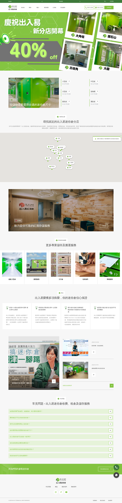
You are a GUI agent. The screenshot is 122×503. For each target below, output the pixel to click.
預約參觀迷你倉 (104, 469)
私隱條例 (95, 500)
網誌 (56, 486)
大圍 (58, 138)
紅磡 (61, 153)
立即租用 (109, 7)
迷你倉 (23, 7)
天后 (61, 158)
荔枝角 (51, 146)
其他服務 (62, 7)
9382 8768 (100, 7)
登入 (105, 1)
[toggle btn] (110, 411)
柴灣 (70, 167)
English (10, 1)
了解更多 (103, 225)
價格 (30, 7)
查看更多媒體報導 (67, 385)
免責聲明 (110, 500)
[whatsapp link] (116, 475)
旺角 (55, 150)
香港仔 (53, 166)
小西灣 (71, 162)
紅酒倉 (54, 7)
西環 (49, 158)
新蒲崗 (61, 147)
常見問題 (112, 1)
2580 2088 (90, 7)
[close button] (121, 137)
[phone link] (116, 467)
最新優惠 (46, 7)
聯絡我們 (73, 486)
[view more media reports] (112, 386)
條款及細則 (102, 500)
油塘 (70, 156)
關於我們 (64, 486)
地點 (37, 7)
